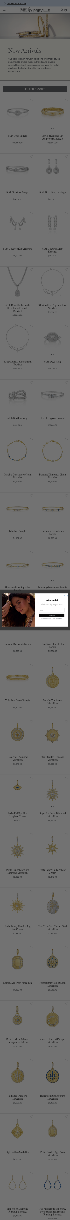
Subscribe (52, 615)
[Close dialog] (66, 595)
